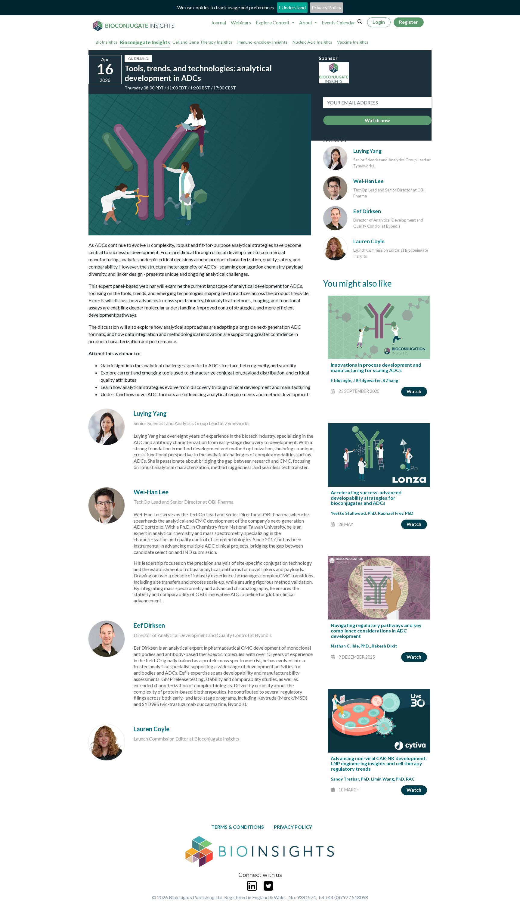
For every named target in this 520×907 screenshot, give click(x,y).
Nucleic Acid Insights (312, 42)
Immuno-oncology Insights (262, 42)
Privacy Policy (326, 7)
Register (408, 22)
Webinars (241, 22)
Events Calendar (338, 22)
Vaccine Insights (352, 42)
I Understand (292, 7)
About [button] (306, 22)
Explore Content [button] (273, 22)
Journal (218, 22)
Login (379, 22)
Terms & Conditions (237, 827)
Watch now (377, 120)
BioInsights (106, 42)
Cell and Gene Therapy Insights (202, 42)
